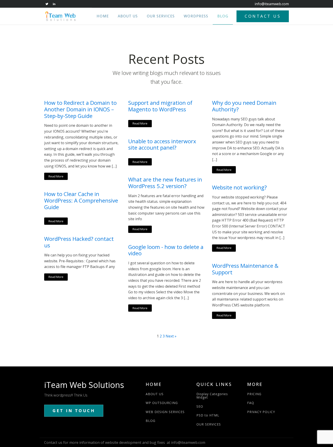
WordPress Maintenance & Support (245, 269)
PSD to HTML (207, 415)
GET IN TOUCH (74, 410)
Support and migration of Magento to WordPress (160, 106)
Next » (171, 336)
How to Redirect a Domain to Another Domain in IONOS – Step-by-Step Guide (80, 109)
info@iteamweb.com (272, 3)
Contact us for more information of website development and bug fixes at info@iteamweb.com (124, 442)
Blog (222, 16)
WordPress (196, 16)
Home (103, 16)
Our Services (161, 16)
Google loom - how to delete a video (165, 250)
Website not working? (239, 187)
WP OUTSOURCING (162, 402)
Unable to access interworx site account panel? (162, 144)
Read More (55, 176)
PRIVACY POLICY (261, 412)
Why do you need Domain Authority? (244, 106)
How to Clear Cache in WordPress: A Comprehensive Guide (81, 200)
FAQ (250, 402)
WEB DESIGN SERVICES (165, 412)
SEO (199, 406)
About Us (128, 16)
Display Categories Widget (212, 395)
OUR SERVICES (208, 424)
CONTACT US (263, 16)
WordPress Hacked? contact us (79, 242)
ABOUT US (155, 394)
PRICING (254, 394)
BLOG (150, 420)
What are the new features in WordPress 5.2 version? (165, 182)
